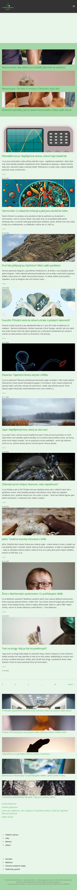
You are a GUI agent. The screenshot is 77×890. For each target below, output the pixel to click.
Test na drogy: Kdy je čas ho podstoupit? (24, 648)
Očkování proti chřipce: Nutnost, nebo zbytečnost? (30, 484)
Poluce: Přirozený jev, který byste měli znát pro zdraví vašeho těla (34, 732)
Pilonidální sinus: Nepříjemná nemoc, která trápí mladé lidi (34, 156)
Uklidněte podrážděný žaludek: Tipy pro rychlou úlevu (28, 797)
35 (55, 684)
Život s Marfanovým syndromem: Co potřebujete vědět (32, 593)
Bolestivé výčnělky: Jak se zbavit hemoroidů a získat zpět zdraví (36, 110)
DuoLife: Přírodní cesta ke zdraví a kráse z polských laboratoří (36, 320)
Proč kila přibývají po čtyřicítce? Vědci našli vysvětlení (31, 265)
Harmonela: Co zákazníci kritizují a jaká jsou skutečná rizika (35, 210)
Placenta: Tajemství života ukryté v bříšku (25, 374)
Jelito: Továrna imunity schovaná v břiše (24, 539)
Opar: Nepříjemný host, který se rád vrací (24, 429)
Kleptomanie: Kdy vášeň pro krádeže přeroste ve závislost (33, 67)
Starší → (71, 684)
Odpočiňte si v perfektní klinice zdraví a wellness (26, 753)
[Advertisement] (38, 28)
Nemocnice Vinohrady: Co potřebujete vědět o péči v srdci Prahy (33, 775)
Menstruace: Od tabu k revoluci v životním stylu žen (30, 88)
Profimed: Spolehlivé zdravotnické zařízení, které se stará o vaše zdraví (37, 710)
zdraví (4, 174)
